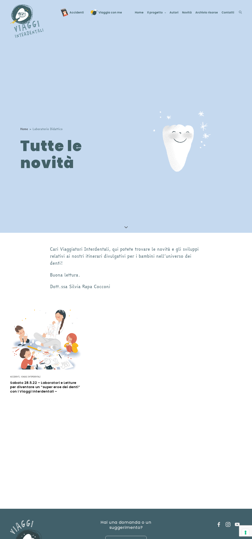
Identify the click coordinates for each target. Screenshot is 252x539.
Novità (187, 12)
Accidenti (77, 12)
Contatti (228, 12)
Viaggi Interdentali (30, 376)
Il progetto (155, 12)
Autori (174, 12)
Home (139, 12)
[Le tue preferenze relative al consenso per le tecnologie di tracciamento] (245, 532)
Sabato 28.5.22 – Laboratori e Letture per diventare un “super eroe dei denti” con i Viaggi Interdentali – (45, 387)
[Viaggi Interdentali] (26, 21)
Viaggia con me (110, 12)
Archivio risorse (206, 12)
